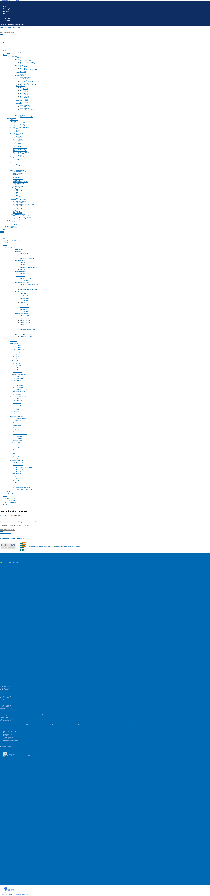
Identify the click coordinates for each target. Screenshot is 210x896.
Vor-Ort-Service (11, 226)
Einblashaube (16, 174)
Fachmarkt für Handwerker (14, 221)
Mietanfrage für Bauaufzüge (14, 52)
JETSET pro (16, 177)
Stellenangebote (7, 9)
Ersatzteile (25, 78)
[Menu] (0, 235)
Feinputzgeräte (17, 176)
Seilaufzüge (19, 103)
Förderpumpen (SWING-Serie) (18, 157)
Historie (9, 18)
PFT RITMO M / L (18, 207)
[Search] (1, 34)
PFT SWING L (17, 158)
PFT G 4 (15, 189)
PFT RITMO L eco (18, 202)
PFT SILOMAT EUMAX (20, 148)
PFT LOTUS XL (17, 137)
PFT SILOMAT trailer (19, 149)
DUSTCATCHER (18, 173)
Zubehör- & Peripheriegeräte (17, 214)
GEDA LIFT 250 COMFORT (28, 63)
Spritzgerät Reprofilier (19, 183)
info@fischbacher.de (5, 720)
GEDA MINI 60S (24, 108)
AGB (5, 888)
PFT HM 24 (16, 131)
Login (4, 6)
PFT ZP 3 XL (16, 167)
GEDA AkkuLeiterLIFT (26, 77)
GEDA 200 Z (23, 66)
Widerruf (5, 735)
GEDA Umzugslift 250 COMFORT (29, 83)
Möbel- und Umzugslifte (22, 80)
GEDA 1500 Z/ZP (24, 90)
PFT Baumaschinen (12, 118)
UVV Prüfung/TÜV (12, 227)
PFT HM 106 (16, 134)
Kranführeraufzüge (21, 72)
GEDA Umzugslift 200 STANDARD (29, 81)
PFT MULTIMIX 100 (19, 123)
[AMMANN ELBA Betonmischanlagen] (67, 546)
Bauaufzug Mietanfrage (6, 233)
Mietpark (9, 53)
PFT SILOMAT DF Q (19, 146)
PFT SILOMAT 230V (19, 145)
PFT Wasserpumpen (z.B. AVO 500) (22, 219)
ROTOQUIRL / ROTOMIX (20, 182)
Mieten (5, 50)
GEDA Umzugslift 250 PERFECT (29, 84)
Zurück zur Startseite (5, 533)
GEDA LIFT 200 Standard (27, 62)
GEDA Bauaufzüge (12, 56)
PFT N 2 (15, 164)
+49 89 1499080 (9, 717)
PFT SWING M (17, 161)
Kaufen (5, 55)
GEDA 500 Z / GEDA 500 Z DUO (29, 69)
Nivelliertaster (16, 180)
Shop (1, 46)
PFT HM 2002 (17, 128)
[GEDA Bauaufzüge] (8, 546)
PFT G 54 (15, 198)
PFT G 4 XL (16, 192)
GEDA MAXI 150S (25, 105)
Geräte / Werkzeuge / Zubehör (18, 170)
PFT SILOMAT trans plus (20, 151)
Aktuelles (9, 16)
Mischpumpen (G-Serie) (16, 188)
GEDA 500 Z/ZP (24, 97)
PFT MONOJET (17, 213)
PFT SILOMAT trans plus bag (21, 152)
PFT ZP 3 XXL (17, 168)
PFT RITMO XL (17, 208)
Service (5, 223)
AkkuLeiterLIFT (20, 75)
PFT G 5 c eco (17, 195)
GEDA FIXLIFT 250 (25, 61)
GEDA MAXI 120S (25, 106)
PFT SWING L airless (19, 159)
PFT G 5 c (16, 193)
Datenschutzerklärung (9, 890)
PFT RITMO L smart (18, 205)
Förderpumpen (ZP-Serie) (16, 162)
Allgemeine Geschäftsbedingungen (12, 731)
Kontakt (5, 229)
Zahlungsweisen (7, 734)
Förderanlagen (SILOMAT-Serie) (18, 142)
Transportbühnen (20, 86)
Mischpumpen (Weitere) (16, 210)
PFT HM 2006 (17, 130)
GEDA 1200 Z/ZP (24, 87)
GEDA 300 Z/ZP (24, 93)
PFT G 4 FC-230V (18, 190)
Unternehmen (6, 13)
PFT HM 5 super (17, 136)
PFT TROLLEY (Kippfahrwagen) (22, 217)
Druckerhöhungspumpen (19, 171)
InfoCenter (6, 11)
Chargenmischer (14, 121)
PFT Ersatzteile (14, 120)
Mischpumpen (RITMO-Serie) (18, 199)
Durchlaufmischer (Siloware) (17, 133)
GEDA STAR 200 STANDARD (28, 109)
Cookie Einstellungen (9, 889)
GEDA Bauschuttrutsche (26, 117)
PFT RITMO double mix (19, 201)
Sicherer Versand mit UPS (14, 754)
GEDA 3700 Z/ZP (24, 96)
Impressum (7, 892)
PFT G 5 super (17, 196)
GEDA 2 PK (23, 74)
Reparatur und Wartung (13, 224)
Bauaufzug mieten (4, 44)
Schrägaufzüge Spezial (22, 100)
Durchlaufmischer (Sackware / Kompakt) (20, 127)
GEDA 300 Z (23, 68)
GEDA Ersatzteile (21, 58)
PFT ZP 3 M (16, 165)
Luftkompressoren (18, 179)
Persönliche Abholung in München (12, 879)
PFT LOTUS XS (17, 139)
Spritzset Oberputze (18, 185)
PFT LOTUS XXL (18, 140)
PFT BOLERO (17, 211)
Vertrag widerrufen (8, 737)
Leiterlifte (18, 59)
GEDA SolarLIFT (24, 102)
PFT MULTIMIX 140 (19, 124)
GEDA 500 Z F (24, 71)
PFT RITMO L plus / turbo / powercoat (23, 204)
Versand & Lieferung (8, 738)
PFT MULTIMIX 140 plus (20, 125)
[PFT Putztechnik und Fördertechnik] (40, 546)
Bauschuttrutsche (20, 115)
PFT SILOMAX (17, 155)
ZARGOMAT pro (18, 186)
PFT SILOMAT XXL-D (19, 154)
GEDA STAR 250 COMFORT (28, 111)
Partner (8, 20)
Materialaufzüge (20, 65)
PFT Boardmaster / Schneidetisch (21, 216)
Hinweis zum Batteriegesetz (10, 740)
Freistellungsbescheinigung (10, 732)
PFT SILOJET (17, 143)
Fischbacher (3, 515)
